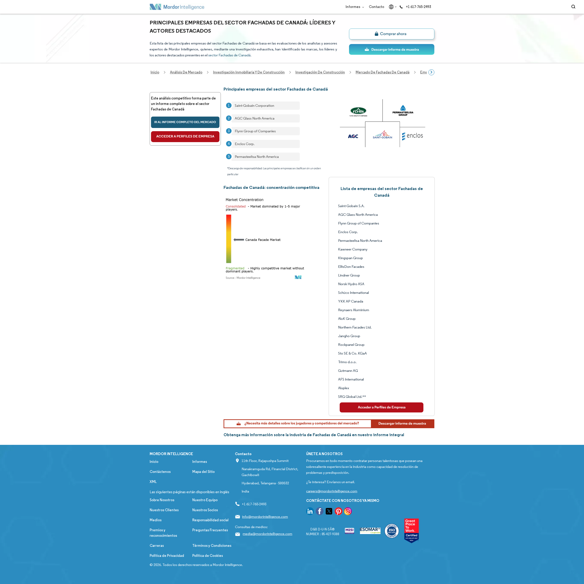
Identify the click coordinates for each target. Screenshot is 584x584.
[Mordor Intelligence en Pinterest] (338, 512)
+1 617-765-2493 (418, 7)
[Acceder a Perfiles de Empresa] (185, 136)
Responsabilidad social (210, 520)
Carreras (157, 545)
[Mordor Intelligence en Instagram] (348, 512)
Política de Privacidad (167, 555)
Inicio (154, 461)
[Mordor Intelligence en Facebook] (319, 512)
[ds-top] (391, 49)
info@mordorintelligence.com (265, 516)
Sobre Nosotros (162, 500)
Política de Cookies (207, 555)
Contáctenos (160, 471)
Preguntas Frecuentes (210, 530)
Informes (353, 7)
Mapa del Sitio (203, 471)
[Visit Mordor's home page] (177, 6)
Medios (156, 520)
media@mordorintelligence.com (267, 534)
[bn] (391, 34)
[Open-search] (574, 7)
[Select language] (392, 6)
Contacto (376, 7)
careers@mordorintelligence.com (331, 491)
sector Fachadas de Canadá (229, 55)
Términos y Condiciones (211, 545)
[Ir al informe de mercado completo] (185, 122)
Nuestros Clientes (164, 510)
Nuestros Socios (205, 510)
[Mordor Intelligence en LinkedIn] (310, 512)
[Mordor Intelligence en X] (329, 512)
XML (153, 482)
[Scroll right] (431, 72)
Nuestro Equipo (205, 500)
